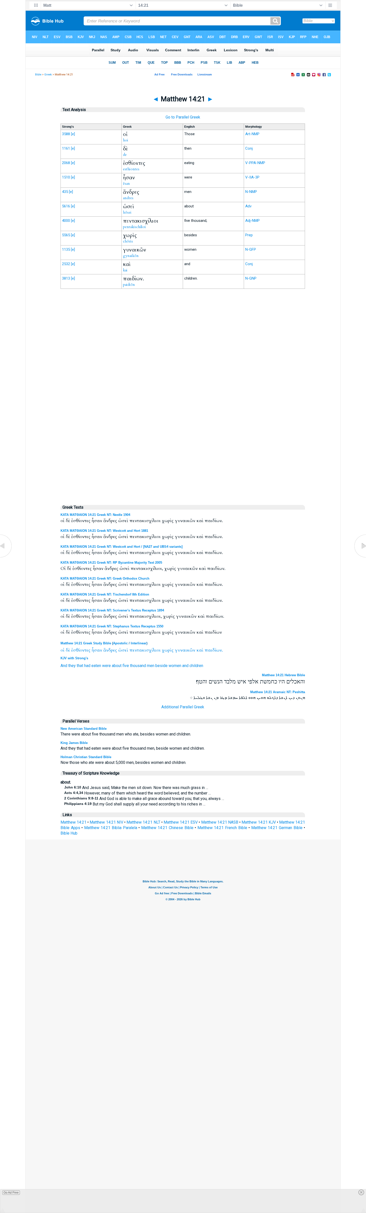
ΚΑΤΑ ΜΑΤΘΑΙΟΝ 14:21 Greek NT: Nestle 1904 (95, 515)
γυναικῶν (185, 650)
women (175, 665)
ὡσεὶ (123, 650)
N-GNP (250, 278)
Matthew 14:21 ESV (181, 822)
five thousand (134, 665)
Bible (38, 74)
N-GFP (250, 249)
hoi (125, 140)
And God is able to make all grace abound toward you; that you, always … (144, 798)
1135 (66, 249)
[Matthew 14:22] (360, 557)
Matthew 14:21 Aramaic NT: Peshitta (277, 692)
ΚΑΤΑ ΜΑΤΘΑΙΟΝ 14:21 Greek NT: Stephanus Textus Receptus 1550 (112, 626)
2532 (66, 264)
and (185, 665)
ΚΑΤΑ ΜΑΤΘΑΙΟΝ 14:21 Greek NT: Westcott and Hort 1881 (104, 531)
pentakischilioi (134, 226)
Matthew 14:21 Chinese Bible (167, 827)
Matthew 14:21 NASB (219, 822)
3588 (66, 134)
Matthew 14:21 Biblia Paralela (110, 827)
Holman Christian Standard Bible (86, 757)
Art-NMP (252, 134)
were (106, 665)
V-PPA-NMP (255, 163)
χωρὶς (168, 650)
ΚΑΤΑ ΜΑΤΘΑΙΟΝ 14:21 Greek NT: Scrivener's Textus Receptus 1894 (112, 610)
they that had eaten (84, 665)
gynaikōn (131, 255)
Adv (248, 206)
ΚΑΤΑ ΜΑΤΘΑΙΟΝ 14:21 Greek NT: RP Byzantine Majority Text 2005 (111, 562)
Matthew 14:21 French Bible (222, 827)
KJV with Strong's (74, 658)
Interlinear (138, 643)
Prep (249, 235)
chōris (128, 241)
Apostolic (120, 643)
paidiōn (129, 284)
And (64, 665)
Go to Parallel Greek (183, 117)
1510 (66, 177)
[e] (73, 134)
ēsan (126, 183)
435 (65, 191)
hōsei (127, 212)
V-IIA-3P (252, 177)
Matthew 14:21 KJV (259, 822)
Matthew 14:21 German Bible (277, 827)
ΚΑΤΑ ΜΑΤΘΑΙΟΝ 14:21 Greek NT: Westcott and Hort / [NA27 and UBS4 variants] (122, 546)
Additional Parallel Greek (182, 707)
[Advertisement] (183, 396)
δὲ (68, 650)
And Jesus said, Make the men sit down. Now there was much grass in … (136, 787)
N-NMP (251, 191)
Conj (249, 148)
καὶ (199, 650)
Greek (48, 74)
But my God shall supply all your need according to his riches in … (134, 804)
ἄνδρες (110, 650)
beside (161, 665)
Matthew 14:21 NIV (106, 822)
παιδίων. (214, 650)
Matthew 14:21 (73, 822)
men (150, 665)
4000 (66, 220)
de (125, 154)
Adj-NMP (252, 220)
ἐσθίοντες (80, 650)
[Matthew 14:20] (6, 557)
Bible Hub (69, 833)
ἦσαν (97, 650)
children (196, 665)
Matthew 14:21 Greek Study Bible (86, 643)
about (117, 665)
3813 (66, 278)
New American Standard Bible (84, 728)
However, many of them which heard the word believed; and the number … (137, 793)
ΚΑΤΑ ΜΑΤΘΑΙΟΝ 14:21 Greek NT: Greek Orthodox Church (105, 578)
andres (128, 197)
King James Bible (74, 743)
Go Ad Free (11, 1192)
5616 (66, 206)
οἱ (62, 650)
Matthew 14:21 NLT (143, 822)
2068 (66, 163)
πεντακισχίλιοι (145, 650)
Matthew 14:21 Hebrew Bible (283, 675)
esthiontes (131, 169)
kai (125, 270)
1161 (66, 148)
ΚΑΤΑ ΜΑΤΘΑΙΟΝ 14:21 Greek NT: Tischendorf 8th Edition (105, 594)
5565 (66, 235)
